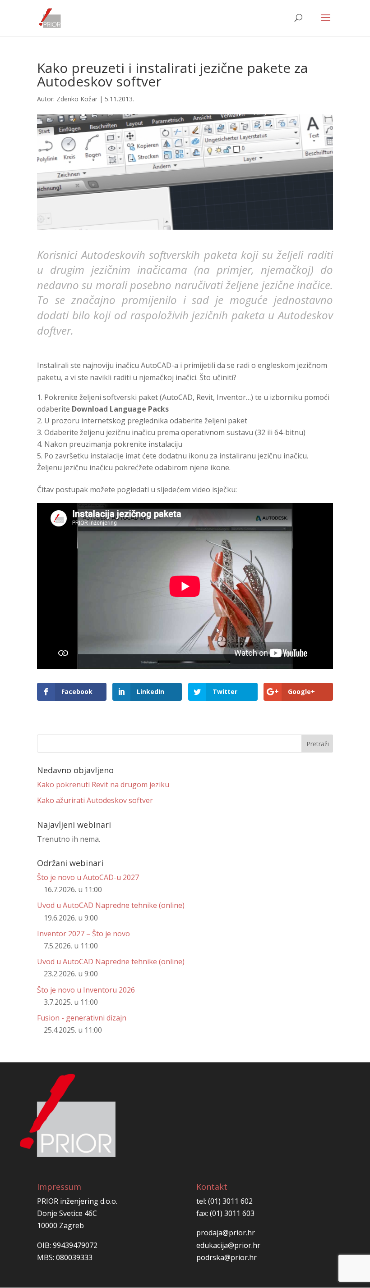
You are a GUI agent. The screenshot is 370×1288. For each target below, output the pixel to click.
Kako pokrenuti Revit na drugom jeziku (103, 784)
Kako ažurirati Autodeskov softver (95, 800)
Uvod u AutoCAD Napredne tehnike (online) (111, 905)
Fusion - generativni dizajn (81, 1018)
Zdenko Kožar (76, 99)
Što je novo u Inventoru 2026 (86, 990)
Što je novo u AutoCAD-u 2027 (88, 877)
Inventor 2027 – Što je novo (83, 934)
